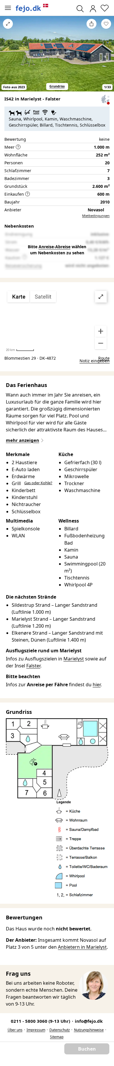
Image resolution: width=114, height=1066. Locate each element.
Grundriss (57, 86)
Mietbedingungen (96, 215)
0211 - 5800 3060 (41, 1021)
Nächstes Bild (106, 57)
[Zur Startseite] (32, 7)
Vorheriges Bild (8, 57)
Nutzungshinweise (89, 1029)
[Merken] (106, 24)
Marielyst (73, 659)
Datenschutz (59, 1029)
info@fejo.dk (89, 1021)
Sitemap (56, 1036)
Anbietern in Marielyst (82, 947)
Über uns (15, 1029)
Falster (33, 665)
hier (97, 684)
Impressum (36, 1029)
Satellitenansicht (57, 320)
